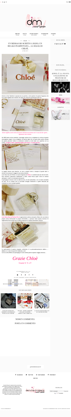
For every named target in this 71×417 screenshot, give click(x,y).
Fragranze (22, 277)
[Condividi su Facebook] (29, 275)
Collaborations (44, 34)
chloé (25, 40)
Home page (17, 34)
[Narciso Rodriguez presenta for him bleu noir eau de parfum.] (8, 301)
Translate (61, 393)
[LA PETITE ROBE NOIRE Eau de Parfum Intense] (42, 301)
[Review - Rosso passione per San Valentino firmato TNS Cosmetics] (25, 301)
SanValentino (32, 277)
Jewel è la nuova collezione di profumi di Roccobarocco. (60, 76)
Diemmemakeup (7, 408)
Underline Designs (65, 408)
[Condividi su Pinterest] (33, 275)
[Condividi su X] (25, 275)
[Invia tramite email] (17, 275)
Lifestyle (25, 34)
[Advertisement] (35, 7)
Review (27, 277)
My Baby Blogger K (34, 34)
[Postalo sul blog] (21, 275)
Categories (53, 34)
